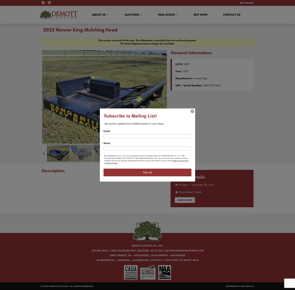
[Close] (192, 111)
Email (107, 131)
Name (107, 143)
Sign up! (147, 172)
